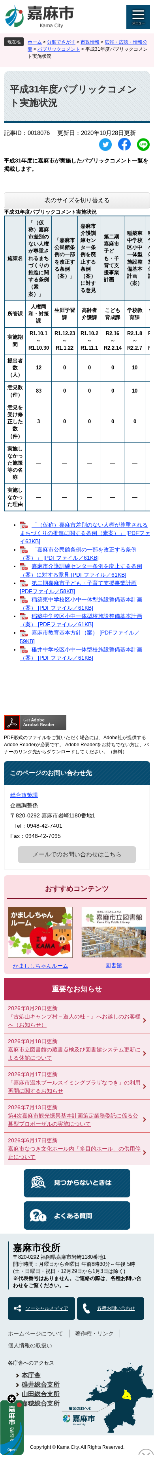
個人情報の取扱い (30, 1345)
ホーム (35, 42)
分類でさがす (61, 42)
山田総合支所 (41, 1394)
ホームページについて (35, 1333)
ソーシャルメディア (47, 1308)
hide (11, 1398)
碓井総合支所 (41, 1384)
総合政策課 (24, 795)
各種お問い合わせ (116, 1308)
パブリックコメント (59, 49)
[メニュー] (138, 17)
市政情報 (90, 42)
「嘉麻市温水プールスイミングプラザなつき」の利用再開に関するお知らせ (74, 1086)
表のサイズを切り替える (77, 200)
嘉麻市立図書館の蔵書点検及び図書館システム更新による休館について (74, 1053)
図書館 (113, 965)
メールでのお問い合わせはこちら (77, 854)
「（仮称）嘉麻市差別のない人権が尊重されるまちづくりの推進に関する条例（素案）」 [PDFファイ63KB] (85, 533)
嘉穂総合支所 (41, 1403)
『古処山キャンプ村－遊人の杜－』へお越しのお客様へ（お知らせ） (74, 1020)
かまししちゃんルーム (40, 966)
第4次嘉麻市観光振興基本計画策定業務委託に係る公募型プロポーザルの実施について (73, 1119)
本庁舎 (31, 1375)
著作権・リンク (94, 1333)
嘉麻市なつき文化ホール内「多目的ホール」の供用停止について (74, 1152)
